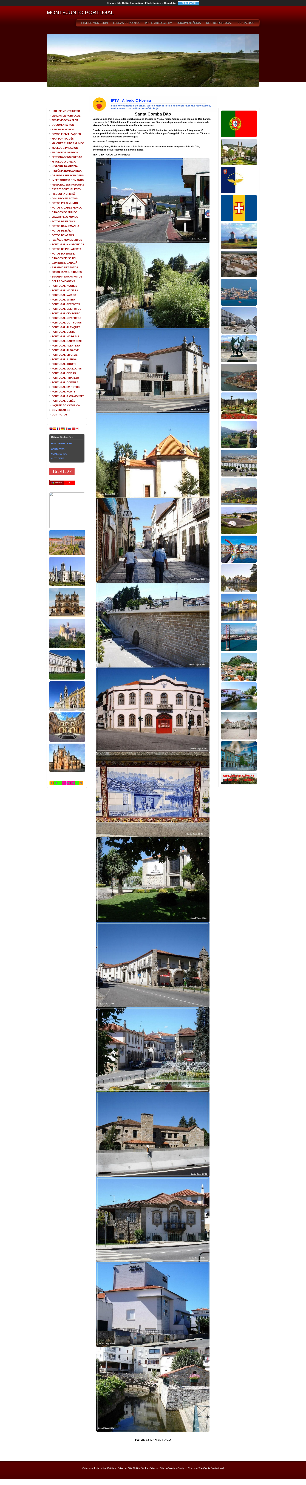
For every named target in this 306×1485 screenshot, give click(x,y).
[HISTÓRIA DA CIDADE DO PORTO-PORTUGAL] (239, 390)
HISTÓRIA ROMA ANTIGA (67, 170)
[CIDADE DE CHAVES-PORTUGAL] (239, 591)
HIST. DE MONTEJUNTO (94, 22)
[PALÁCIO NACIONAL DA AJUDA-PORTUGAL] (67, 679)
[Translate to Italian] (65, 429)
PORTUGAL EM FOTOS (66, 387)
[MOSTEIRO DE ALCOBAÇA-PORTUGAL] (67, 616)
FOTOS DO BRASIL (63, 253)
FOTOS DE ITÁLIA (62, 230)
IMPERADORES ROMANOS (68, 180)
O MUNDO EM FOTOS (65, 198)
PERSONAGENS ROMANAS (68, 184)
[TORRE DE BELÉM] (67, 527)
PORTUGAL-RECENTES (66, 304)
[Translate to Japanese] (77, 429)
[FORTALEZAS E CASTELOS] (239, 783)
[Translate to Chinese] (73, 429)
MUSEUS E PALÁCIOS (65, 147)
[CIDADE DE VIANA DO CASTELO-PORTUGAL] (239, 361)
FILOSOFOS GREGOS (65, 152)
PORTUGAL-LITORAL (65, 354)
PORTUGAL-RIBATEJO (65, 377)
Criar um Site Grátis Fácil (132, 1468)
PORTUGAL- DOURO (64, 364)
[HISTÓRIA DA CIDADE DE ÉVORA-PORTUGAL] (239, 333)
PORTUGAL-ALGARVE (65, 350)
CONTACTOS (245, 22)
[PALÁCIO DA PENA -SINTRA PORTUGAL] (67, 647)
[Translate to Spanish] (54, 429)
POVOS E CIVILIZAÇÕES (66, 134)
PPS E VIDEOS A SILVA (158, 22)
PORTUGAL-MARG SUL (66, 336)
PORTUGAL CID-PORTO (66, 313)
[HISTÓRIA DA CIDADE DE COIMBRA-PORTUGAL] (239, 504)
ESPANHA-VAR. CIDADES (67, 272)
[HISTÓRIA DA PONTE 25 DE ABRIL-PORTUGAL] (239, 650)
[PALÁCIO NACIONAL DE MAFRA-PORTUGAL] (67, 710)
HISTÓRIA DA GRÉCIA (65, 166)
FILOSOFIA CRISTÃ (63, 193)
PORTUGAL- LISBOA (64, 359)
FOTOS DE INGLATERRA (66, 249)
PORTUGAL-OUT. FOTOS (67, 322)
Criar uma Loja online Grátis (98, 1468)
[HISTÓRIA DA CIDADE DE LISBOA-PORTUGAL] (239, 305)
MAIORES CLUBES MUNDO (68, 143)
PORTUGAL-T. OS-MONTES (68, 396)
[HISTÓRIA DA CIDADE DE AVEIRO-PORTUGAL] (239, 562)
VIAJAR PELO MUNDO (65, 216)
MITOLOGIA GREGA (64, 161)
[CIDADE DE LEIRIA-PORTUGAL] (239, 680)
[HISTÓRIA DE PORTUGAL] (239, 136)
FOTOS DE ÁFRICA (63, 235)
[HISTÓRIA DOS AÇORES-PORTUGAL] (239, 192)
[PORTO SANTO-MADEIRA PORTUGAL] (239, 248)
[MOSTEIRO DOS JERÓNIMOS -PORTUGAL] (67, 585)
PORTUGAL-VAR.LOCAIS (67, 368)
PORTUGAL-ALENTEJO (66, 345)
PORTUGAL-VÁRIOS (64, 295)
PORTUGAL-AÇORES (64, 285)
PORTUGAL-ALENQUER (66, 327)
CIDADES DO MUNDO (64, 212)
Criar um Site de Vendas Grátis (166, 1468)
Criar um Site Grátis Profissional (206, 1468)
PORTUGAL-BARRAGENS (67, 341)
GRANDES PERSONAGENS (68, 175)
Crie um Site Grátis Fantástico (141, 3)
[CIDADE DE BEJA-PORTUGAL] (239, 276)
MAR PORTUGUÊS (63, 138)
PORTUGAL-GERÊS (63, 400)
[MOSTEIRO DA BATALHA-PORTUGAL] (67, 771)
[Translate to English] (51, 429)
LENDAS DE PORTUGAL (126, 22)
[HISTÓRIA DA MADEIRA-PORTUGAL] (239, 220)
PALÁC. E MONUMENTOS (67, 239)
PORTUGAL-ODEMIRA (65, 382)
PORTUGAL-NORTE (63, 391)
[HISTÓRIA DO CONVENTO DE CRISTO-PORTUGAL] (67, 741)
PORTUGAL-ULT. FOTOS (66, 308)
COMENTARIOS (61, 410)
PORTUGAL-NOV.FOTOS (66, 318)
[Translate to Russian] (69, 429)
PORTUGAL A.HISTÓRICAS (68, 244)
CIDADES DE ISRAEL (64, 258)
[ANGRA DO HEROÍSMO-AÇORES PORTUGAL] (239, 533)
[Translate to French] (58, 429)
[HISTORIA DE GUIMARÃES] (239, 164)
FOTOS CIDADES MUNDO (67, 207)
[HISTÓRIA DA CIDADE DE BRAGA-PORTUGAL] (239, 418)
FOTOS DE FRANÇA (64, 221)
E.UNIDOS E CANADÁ (64, 262)
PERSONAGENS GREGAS (67, 157)
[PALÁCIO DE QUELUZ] (67, 554)
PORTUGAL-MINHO (63, 299)
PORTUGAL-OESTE (63, 331)
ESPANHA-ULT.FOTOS (65, 267)
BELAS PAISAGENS (63, 281)
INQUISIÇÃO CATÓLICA (66, 405)
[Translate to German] (62, 429)
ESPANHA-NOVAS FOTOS (67, 276)
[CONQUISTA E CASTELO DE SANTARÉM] (239, 739)
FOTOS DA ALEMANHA (65, 226)
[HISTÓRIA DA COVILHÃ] (239, 770)
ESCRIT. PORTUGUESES (66, 189)
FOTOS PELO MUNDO (65, 203)
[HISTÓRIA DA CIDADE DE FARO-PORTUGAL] (239, 476)
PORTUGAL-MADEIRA (65, 290)
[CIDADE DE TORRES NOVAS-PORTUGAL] (239, 709)
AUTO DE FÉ (57, 458)
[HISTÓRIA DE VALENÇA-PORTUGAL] (239, 447)
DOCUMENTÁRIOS (189, 22)
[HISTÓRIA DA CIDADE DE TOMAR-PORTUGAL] (239, 620)
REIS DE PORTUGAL (219, 22)
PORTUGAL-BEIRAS (64, 373)
